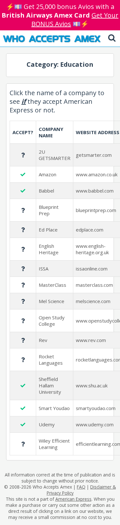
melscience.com (93, 301)
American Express (73, 499)
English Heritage (49, 249)
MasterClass (52, 285)
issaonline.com (92, 268)
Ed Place (48, 229)
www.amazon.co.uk (96, 174)
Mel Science (51, 301)
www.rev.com (91, 340)
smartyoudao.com (96, 408)
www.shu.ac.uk (92, 385)
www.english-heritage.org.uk (92, 249)
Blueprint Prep (49, 210)
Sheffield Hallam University (50, 385)
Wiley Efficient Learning (54, 444)
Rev (43, 340)
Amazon (47, 174)
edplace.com (89, 229)
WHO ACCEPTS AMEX (51, 38)
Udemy (47, 424)
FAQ (81, 487)
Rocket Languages (51, 359)
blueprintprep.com (96, 210)
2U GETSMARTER (54, 154)
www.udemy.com (95, 424)
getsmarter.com (94, 155)
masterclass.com (94, 285)
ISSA (43, 268)
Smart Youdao (54, 408)
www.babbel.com (95, 190)
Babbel (46, 190)
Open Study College (52, 320)
